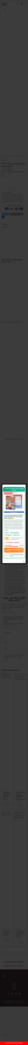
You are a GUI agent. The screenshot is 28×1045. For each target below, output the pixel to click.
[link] (14, 522)
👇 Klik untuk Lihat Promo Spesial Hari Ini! (14, 489)
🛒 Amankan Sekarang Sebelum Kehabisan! (13, 550)
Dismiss (20, 1043)
